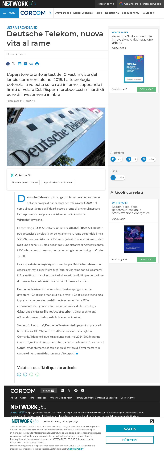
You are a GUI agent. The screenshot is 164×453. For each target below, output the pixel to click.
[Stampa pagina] (37, 63)
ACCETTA (130, 428)
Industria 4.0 (112, 12)
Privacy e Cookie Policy (60, 397)
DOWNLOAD (146, 89)
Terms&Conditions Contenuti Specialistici (96, 397)
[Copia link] (31, 63)
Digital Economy (83, 12)
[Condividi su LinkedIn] (19, 63)
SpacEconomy (130, 12)
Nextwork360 (18, 412)
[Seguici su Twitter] (69, 390)
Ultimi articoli (63, 12)
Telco (98, 12)
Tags (31, 397)
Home (11, 54)
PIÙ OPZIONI (129, 440)
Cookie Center (128, 397)
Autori (23, 397)
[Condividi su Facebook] (8, 63)
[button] (9, 13)
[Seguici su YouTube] (83, 390)
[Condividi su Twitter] (13, 63)
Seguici (47, 390)
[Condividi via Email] (25, 63)
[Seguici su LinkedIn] (62, 390)
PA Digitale (148, 12)
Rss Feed (41, 397)
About (14, 397)
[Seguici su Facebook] (76, 390)
